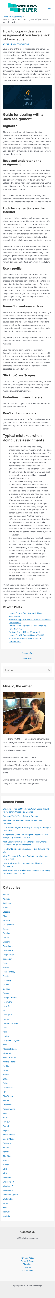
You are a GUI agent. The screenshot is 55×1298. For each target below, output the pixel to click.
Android (6, 899)
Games (6, 985)
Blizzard (6, 912)
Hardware (7, 1002)
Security (7, 1126)
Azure (5, 907)
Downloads (8, 946)
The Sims (7, 1156)
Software (7, 1143)
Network (7, 1070)
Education (7, 959)
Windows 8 (8, 1190)
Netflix (6, 1066)
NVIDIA (6, 1075)
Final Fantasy (9, 972)
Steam (6, 1147)
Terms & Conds (27, 1261)
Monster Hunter (10, 1057)
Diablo (6, 937)
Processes (7, 1105)
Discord (6, 942)
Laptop (6, 1036)
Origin (5, 1083)
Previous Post (28, 653)
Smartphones (9, 1134)
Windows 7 (8, 1186)
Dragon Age (8, 955)
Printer (6, 1100)
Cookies (27, 1267)
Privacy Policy (27, 1258)
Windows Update (10, 1195)
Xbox (5, 1207)
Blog (5, 916)
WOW (5, 1203)
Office (5, 1079)
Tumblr (6, 1160)
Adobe (6, 895)
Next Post (27, 658)
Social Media (9, 1139)
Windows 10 (8, 1182)
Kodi (5, 1032)
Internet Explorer (10, 1023)
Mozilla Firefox (9, 1062)
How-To (6, 1006)
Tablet (6, 1152)
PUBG (5, 1113)
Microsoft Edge (10, 1049)
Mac (5, 1044)
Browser (6, 920)
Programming (23, 44)
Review (6, 1122)
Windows (7, 1177)
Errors (5, 963)
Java (5, 1027)
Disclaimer (27, 1264)
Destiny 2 (7, 933)
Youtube (6, 1212)
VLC (5, 1169)
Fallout (6, 967)
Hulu (5, 1010)
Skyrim (6, 1130)
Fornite (6, 976)
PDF (5, 1092)
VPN (5, 1173)
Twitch (6, 1165)
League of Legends (11, 1040)
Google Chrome (10, 997)
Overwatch (8, 1087)
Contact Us (27, 1270)
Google (6, 993)
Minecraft (7, 1053)
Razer (5, 1117)
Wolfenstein (8, 1199)
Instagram (7, 1015)
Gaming (6, 989)
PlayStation (8, 1096)
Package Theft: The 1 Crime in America (20, 816)
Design (6, 929)
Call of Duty (8, 925)
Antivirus (7, 903)
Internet (6, 1019)
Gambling (7, 980)
